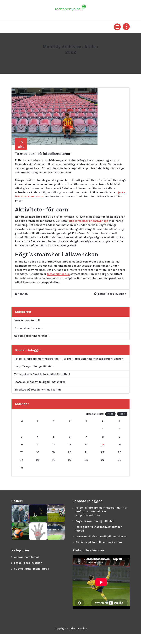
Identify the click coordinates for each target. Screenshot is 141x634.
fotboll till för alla (58, 274)
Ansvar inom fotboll (27, 320)
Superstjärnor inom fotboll (31, 335)
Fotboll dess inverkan (112, 293)
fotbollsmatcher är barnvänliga (87, 220)
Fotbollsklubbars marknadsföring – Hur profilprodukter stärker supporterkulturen (68, 358)
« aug (110, 413)
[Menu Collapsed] (117, 26)
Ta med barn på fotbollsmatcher (42, 153)
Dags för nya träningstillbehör (33, 366)
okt (21, 144)
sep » (122, 413)
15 (103, 444)
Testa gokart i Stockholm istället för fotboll (42, 374)
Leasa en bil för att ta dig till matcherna (40, 381)
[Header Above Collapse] (126, 26)
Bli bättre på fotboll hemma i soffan (37, 389)
